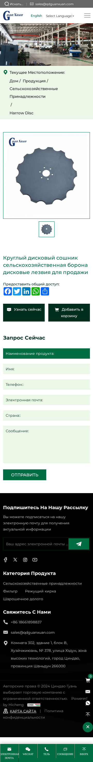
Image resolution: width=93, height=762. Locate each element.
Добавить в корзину (72, 312)
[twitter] (15, 560)
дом (14, 80)
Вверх (84, 754)
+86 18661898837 (26, 622)
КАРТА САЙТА (23, 711)
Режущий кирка (40, 591)
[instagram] (25, 560)
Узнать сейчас (27, 309)
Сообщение (65, 754)
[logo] (13, 15)
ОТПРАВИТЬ (24, 474)
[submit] (78, 544)
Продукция (34, 80)
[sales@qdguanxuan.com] (88, 692)
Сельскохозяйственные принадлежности (34, 92)
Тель (46, 754)
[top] (88, 714)
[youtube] (34, 560)
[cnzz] (33, 704)
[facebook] (5, 560)
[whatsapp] (88, 703)
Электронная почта (9, 756)
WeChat (28, 754)
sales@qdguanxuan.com (54, 4)
